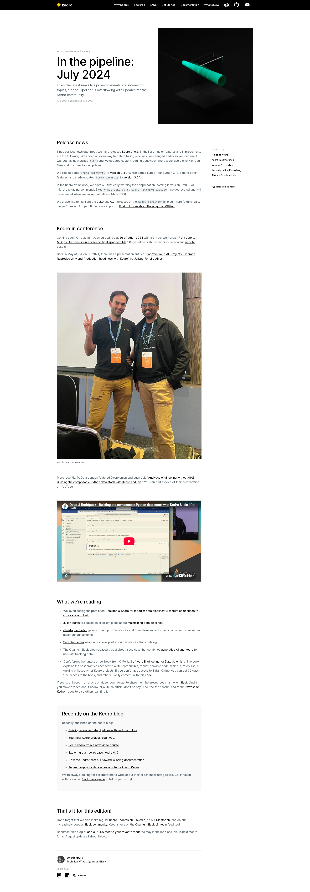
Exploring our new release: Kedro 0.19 (93, 752)
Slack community (95, 824)
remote (190, 242)
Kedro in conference (223, 159)
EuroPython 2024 (131, 237)
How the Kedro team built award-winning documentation (106, 760)
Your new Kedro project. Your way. (91, 737)
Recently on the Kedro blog (226, 170)
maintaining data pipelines (145, 622)
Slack (184, 682)
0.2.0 (100, 201)
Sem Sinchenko (73, 642)
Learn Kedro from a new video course (93, 745)
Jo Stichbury (75, 857)
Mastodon (163, 820)
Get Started (169, 4)
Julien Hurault (72, 622)
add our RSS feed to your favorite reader (114, 832)
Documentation (190, 4)
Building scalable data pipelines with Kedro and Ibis (102, 730)
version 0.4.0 (118, 172)
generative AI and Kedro (177, 649)
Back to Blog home (225, 187)
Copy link (81, 875)
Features (139, 4)
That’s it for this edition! (224, 175)
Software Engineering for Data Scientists (158, 661)
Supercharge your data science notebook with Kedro (103, 767)
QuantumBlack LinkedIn (151, 824)
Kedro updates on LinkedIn (127, 820)
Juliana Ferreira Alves (148, 258)
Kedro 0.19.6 (130, 151)
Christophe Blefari (75, 630)
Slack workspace (93, 779)
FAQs (153, 4)
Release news (220, 154)
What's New (211, 4)
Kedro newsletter (66, 51)
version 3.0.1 (132, 177)
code (148, 675)
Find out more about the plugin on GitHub (147, 206)
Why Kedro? (121, 4)
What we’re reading (222, 165)
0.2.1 (113, 201)
